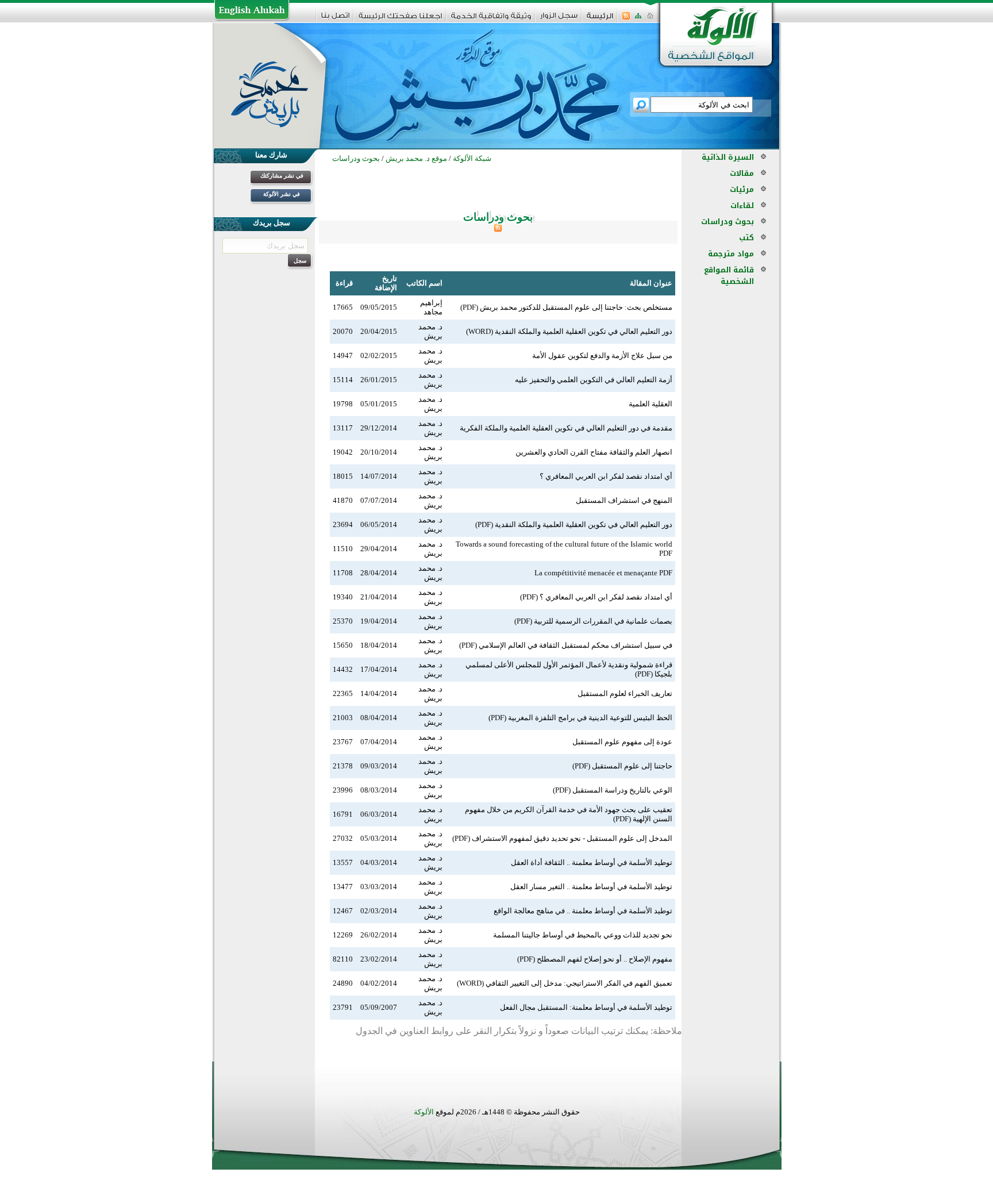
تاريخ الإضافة (386, 283)
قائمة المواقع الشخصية (729, 276)
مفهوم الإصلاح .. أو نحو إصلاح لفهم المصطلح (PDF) (594, 959)
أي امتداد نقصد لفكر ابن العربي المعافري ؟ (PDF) (596, 597)
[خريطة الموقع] (638, 19)
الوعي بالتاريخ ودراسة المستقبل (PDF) (612, 790)
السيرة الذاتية (728, 157)
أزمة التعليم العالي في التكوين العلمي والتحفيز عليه (593, 379)
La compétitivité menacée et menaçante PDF (603, 572)
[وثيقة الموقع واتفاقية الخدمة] (491, 20)
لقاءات (742, 205)
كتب (746, 237)
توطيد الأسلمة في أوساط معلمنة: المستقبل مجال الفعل (586, 1007)
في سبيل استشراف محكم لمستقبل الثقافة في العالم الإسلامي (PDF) (565, 645)
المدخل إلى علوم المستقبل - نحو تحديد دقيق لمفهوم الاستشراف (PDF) (562, 838)
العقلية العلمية (650, 403)
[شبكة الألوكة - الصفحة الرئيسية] (599, 20)
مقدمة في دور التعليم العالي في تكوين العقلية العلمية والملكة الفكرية (566, 428)
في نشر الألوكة (281, 194)
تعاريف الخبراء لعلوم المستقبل (625, 693)
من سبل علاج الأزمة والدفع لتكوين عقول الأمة (602, 355)
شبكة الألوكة (472, 158)
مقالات (742, 173)
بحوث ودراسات (727, 221)
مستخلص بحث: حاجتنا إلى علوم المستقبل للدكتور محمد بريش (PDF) (566, 307)
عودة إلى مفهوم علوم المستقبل (622, 741)
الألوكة (424, 1112)
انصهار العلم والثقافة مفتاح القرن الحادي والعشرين (593, 452)
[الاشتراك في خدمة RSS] (626, 19)
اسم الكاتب (424, 283)
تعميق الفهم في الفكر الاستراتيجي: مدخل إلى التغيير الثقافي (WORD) (564, 983)
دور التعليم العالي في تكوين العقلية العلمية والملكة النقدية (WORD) (569, 331)
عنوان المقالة (651, 283)
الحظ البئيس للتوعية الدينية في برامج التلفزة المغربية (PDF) (580, 717)
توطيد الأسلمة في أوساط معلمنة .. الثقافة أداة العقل (591, 862)
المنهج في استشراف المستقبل (624, 500)
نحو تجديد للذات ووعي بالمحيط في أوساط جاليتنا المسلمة (582, 935)
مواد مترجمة (731, 254)
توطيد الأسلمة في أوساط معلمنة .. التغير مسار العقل (591, 886)
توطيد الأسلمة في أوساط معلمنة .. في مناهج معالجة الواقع (583, 910)
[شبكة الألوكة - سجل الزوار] (559, 19)
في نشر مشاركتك (281, 175)
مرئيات (742, 189)
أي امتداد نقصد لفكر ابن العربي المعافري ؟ (606, 476)
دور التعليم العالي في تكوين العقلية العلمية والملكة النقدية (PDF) (573, 524)
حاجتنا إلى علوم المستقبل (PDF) (622, 766)
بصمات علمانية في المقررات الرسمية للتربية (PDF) (593, 621)
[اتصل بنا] (335, 19)
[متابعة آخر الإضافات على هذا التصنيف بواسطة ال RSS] (498, 229)
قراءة (344, 283)
